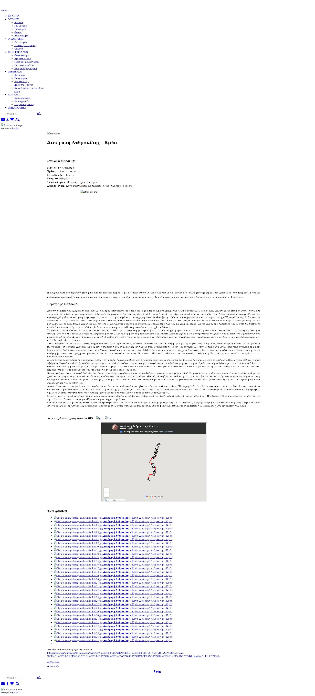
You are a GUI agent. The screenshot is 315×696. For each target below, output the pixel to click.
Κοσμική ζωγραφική (25, 68)
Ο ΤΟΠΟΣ (13, 19)
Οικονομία (20, 28)
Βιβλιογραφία (22, 97)
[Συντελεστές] (7, 119)
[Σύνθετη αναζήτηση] (39, 113)
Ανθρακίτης (54, 661)
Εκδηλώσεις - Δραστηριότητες (23, 83)
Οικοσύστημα (21, 55)
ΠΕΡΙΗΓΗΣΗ (15, 71)
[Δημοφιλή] (12, 119)
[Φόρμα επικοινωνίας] (3, 119)
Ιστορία (18, 22)
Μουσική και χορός (25, 45)
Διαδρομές (20, 74)
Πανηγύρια (20, 78)
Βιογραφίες (20, 42)
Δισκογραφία (21, 101)
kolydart (15, 128)
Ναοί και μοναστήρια (26, 61)
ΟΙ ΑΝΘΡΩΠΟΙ (16, 38)
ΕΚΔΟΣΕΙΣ (14, 94)
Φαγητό (18, 48)
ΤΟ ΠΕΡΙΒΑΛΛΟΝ (18, 51)
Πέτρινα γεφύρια (24, 65)
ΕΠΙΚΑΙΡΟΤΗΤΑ (17, 107)
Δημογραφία (21, 35)
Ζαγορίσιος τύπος (24, 104)
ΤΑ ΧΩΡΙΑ (14, 15)
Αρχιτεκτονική (22, 58)
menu (4, 9)
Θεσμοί (18, 32)
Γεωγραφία (20, 25)
